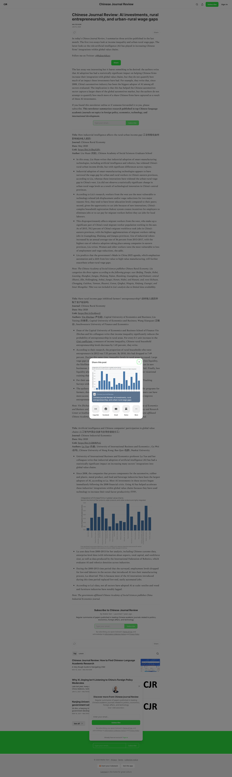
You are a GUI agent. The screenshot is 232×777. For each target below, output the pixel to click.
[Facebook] (106, 409)
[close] (139, 362)
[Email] (116, 409)
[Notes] (126, 409)
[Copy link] (96, 409)
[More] (136, 409)
